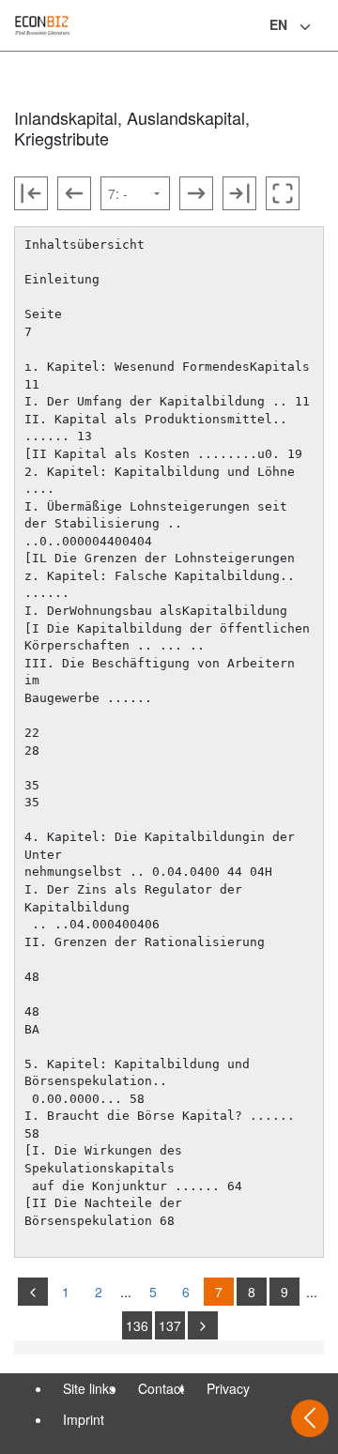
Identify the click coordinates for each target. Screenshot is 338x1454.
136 (137, 1325)
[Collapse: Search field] (322, 27)
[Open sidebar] (310, 1418)
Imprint (83, 1419)
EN (278, 24)
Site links (89, 1388)
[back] (33, 1292)
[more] (203, 1325)
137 (170, 1325)
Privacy (228, 1388)
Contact (161, 1388)
